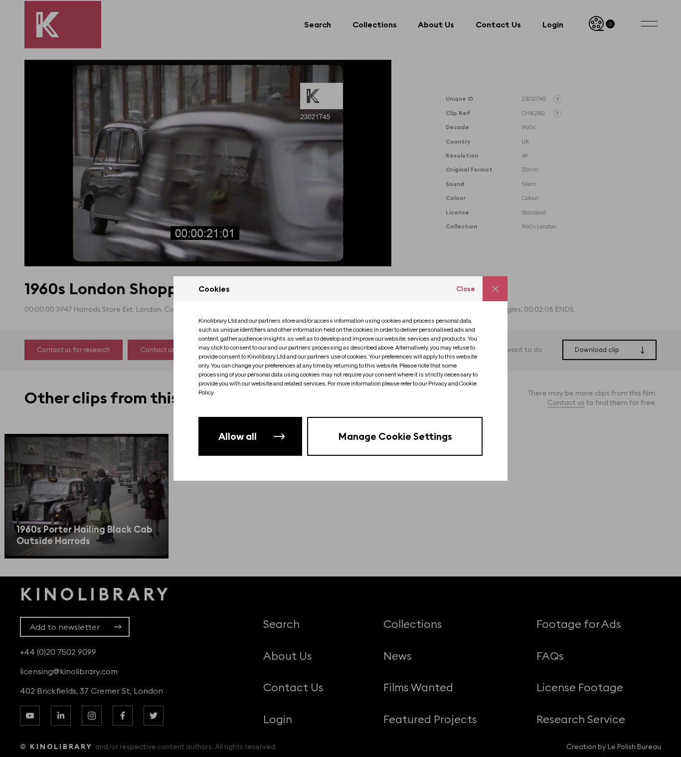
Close (465, 289)
